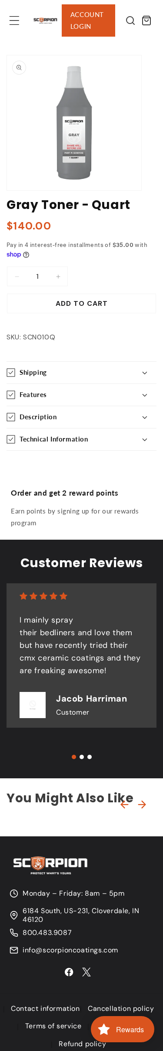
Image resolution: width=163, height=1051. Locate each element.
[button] (14, 20)
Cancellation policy (121, 1008)
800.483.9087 (47, 932)
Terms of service (53, 1025)
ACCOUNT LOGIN (87, 20)
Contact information (45, 1008)
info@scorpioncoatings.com (70, 950)
